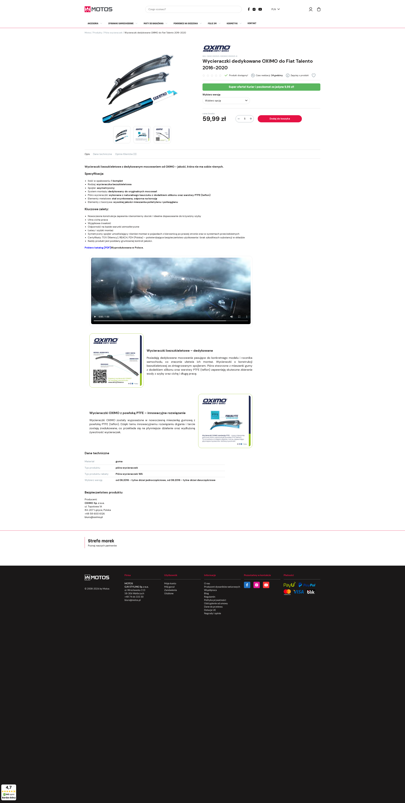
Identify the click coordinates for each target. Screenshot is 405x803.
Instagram (254, 9)
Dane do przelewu (213, 606)
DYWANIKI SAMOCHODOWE (121, 23)
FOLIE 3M (212, 23)
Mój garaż (169, 586)
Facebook (248, 9)
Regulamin (209, 596)
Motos (88, 32)
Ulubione (169, 593)
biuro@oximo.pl (94, 517)
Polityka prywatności (215, 600)
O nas (207, 583)
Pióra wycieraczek (113, 32)
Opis (87, 154)
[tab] (89, 154)
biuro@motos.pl (133, 600)
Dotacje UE (210, 610)
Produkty (97, 32)
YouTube (260, 9)
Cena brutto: (208, 113)
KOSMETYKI (232, 23)
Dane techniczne (102, 154)
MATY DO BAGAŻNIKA (153, 23)
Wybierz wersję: (211, 94)
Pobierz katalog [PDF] (98, 247)
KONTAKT (252, 23)
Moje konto (170, 583)
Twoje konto (310, 9)
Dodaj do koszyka (280, 118)
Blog (206, 593)
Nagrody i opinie (212, 613)
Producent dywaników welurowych (222, 586)
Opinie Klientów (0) (126, 154)
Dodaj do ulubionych (313, 75)
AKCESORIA (93, 23)
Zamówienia (170, 590)
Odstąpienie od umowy (216, 603)
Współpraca (210, 590)
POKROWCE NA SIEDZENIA (186, 23)
